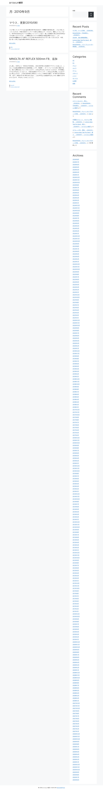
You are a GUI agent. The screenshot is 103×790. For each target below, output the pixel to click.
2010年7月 (76, 624)
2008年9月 (76, 680)
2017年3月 (76, 432)
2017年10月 (76, 414)
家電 (74, 83)
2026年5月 (76, 167)
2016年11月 (76, 440)
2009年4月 (76, 662)
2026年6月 (76, 164)
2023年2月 (76, 259)
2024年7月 (76, 218)
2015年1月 (76, 491)
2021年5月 (76, 307)
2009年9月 (76, 649)
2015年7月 (76, 476)
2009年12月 (76, 642)
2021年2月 (76, 315)
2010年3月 (76, 634)
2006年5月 (76, 751)
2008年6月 (76, 688)
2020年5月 (76, 338)
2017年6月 (76, 425)
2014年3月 (76, 514)
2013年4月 (76, 542)
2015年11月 (76, 468)
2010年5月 (76, 629)
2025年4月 (76, 195)
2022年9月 (76, 271)
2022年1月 (76, 292)
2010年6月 (76, 626)
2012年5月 (76, 570)
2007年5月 (76, 721)
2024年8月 (76, 215)
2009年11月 (76, 644)
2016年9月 (76, 445)
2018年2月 (76, 404)
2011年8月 (76, 593)
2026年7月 (76, 162)
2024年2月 (76, 231)
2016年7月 (76, 450)
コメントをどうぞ (15, 48)
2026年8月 (76, 159)
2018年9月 (76, 386)
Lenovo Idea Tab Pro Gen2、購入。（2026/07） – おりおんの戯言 (82, 124)
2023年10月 (76, 241)
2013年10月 (76, 527)
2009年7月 (76, 654)
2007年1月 (76, 731)
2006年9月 (76, 741)
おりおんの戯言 (16, 3)
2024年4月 (76, 226)
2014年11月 (76, 496)
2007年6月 (76, 718)
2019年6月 (76, 363)
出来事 (74, 81)
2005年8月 (76, 774)
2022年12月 (76, 264)
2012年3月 (76, 575)
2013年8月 (76, 532)
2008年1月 (76, 700)
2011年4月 (76, 603)
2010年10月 (76, 616)
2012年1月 (76, 580)
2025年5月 (76, 192)
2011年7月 (76, 596)
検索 (74, 10)
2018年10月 (76, 384)
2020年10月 (76, 325)
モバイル (75, 78)
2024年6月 (76, 220)
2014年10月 (76, 499)
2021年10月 (76, 297)
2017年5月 (76, 427)
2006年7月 (76, 746)
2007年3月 (76, 726)
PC (12, 47)
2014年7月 (76, 504)
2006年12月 (76, 734)
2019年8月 (76, 358)
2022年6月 (76, 279)
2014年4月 (76, 511)
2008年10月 (76, 677)
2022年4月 (76, 284)
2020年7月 (76, 333)
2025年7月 (76, 187)
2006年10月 (76, 739)
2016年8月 (76, 448)
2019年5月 (76, 366)
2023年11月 (76, 238)
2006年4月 (76, 754)
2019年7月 (76, 361)
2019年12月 (76, 351)
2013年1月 (76, 550)
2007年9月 (76, 711)
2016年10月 (76, 443)
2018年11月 (76, 381)
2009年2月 (76, 667)
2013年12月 (76, 522)
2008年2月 (76, 698)
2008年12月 (76, 672)
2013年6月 (76, 537)
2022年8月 (76, 274)
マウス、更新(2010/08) (23, 22)
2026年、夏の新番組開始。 (81, 37)
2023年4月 (76, 256)
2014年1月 (76, 519)
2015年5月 (76, 481)
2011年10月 (76, 588)
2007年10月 (76, 708)
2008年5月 (76, 690)
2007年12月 (76, 703)
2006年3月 (76, 757)
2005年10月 (76, 769)
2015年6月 (76, 478)
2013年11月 (76, 524)
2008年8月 (76, 683)
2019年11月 (76, 353)
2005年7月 (76, 777)
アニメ (74, 65)
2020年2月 (76, 346)
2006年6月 (76, 749)
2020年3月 (76, 343)
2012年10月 (76, 557)
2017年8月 (76, 420)
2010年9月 (76, 619)
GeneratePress (61, 787)
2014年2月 (76, 517)
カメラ (12, 85)
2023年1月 (76, 261)
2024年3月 (76, 228)
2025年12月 (76, 177)
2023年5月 (76, 254)
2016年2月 (76, 460)
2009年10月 (76, 647)
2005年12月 (76, 764)
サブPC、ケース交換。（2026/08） (83, 30)
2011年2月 (76, 608)
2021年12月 (76, 294)
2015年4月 (76, 483)
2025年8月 (76, 185)
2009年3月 (76, 665)
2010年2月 (76, 637)
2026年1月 (76, 174)
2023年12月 (76, 236)
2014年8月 (76, 501)
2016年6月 (76, 453)
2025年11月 (76, 180)
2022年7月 (76, 277)
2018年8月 (76, 389)
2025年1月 (76, 203)
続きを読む (12, 43)
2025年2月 (76, 200)
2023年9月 (76, 243)
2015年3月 (76, 486)
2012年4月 (76, 573)
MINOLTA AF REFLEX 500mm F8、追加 (33, 58)
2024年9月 (76, 213)
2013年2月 (76, 547)
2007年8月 (76, 713)
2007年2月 (76, 728)
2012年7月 (76, 565)
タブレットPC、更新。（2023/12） (83, 130)
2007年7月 (76, 716)
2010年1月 (76, 639)
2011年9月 (76, 591)
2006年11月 (76, 736)
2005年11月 (76, 767)
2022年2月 (76, 289)
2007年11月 (76, 706)
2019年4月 (76, 369)
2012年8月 (76, 563)
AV (73, 60)
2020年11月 (76, 323)
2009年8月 (76, 652)
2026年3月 (76, 172)
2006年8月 (76, 744)
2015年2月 (76, 488)
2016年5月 (76, 455)
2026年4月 (76, 169)
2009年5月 (76, 660)
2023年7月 (76, 249)
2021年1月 (76, 317)
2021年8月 (76, 302)
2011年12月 (76, 583)
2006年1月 (76, 762)
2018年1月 (76, 407)
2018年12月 (76, 379)
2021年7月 (76, 305)
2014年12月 (76, 494)
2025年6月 (76, 190)
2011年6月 (76, 598)
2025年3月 (76, 197)
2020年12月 (76, 320)
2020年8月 (76, 330)
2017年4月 (76, 430)
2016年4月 (76, 458)
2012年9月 (76, 560)
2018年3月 (76, 402)
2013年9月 (76, 529)
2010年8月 (76, 621)
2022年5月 (76, 282)
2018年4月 (76, 399)
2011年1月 (76, 611)
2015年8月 (76, 473)
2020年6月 (76, 335)
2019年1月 (76, 376)
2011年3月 (76, 606)
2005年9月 (76, 772)
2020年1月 (76, 348)
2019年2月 (76, 374)
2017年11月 (76, 412)
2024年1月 (76, 233)
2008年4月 (76, 693)
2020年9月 (76, 328)
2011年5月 (76, 601)
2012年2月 (76, 578)
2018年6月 (76, 394)
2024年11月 (76, 208)
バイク (74, 76)
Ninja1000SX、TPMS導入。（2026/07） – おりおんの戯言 (83, 106)
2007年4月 (76, 723)
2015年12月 (76, 466)
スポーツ (75, 73)
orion (90, 114)
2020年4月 (76, 340)
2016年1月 (76, 463)
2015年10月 (76, 471)
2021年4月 (76, 310)
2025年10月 (76, 182)
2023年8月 (76, 246)
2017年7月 (76, 422)
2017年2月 (76, 435)
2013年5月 (76, 540)
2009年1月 (76, 670)
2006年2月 (76, 759)
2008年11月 (76, 675)
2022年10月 (76, 269)
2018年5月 (76, 397)
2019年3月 (76, 371)
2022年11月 (76, 266)
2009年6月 (76, 657)
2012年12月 (76, 552)
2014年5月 (76, 509)
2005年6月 (76, 780)
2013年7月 (76, 534)
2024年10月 (76, 210)
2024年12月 (76, 205)
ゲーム (74, 71)
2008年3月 (76, 695)
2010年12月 (76, 614)
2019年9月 (76, 356)
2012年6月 (76, 568)
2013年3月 (76, 545)
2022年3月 (76, 287)
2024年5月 (76, 223)
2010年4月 (76, 631)
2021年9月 (76, 300)
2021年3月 (76, 312)
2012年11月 (76, 555)
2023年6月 (76, 251)
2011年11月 (76, 586)
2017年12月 (76, 409)
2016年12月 (76, 437)
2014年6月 (76, 506)
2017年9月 (76, 417)
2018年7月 (76, 391)
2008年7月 (76, 685)
